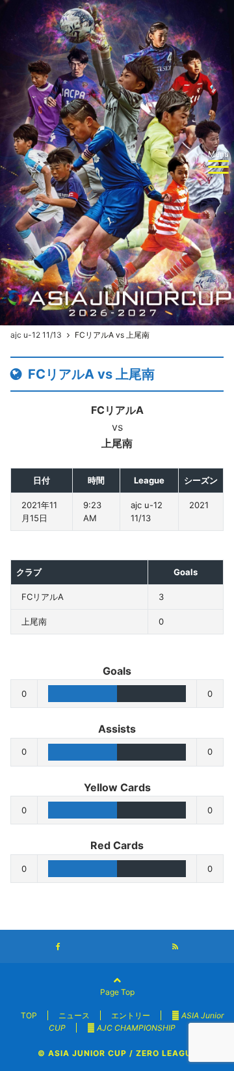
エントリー (130, 1015)
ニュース (74, 1015)
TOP (29, 1015)
